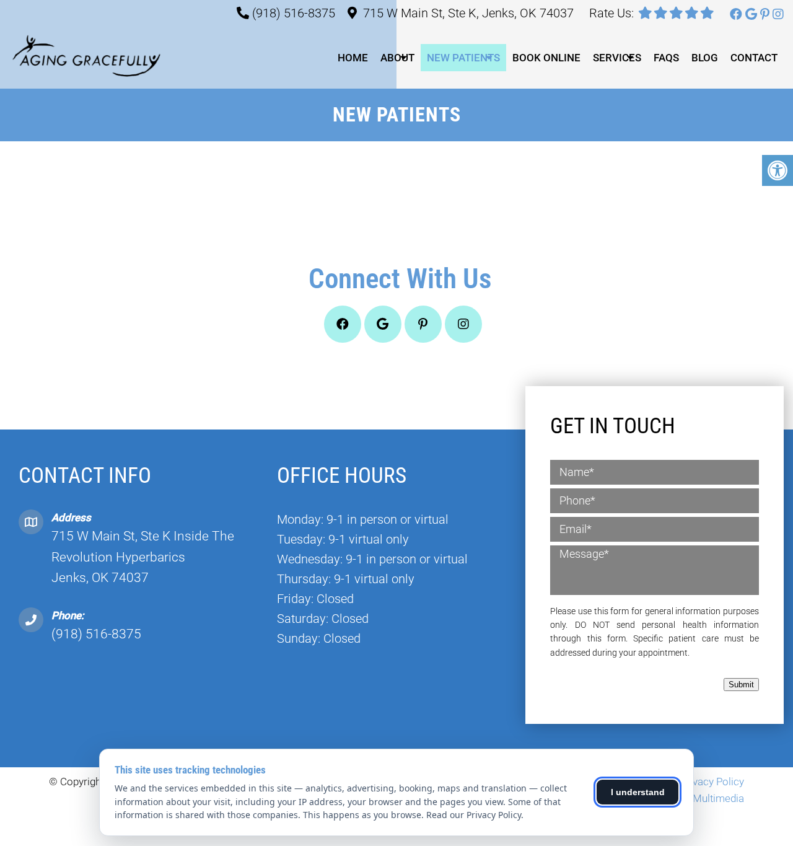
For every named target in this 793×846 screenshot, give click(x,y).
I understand (638, 792)
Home (353, 57)
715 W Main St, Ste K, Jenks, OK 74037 (468, 13)
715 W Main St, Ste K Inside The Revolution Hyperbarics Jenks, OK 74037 (142, 557)
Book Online (546, 57)
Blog (704, 57)
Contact (754, 57)
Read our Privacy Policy (473, 815)
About (397, 57)
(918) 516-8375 (293, 13)
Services (617, 57)
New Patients (463, 57)
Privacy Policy (712, 781)
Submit (741, 684)
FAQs (666, 57)
